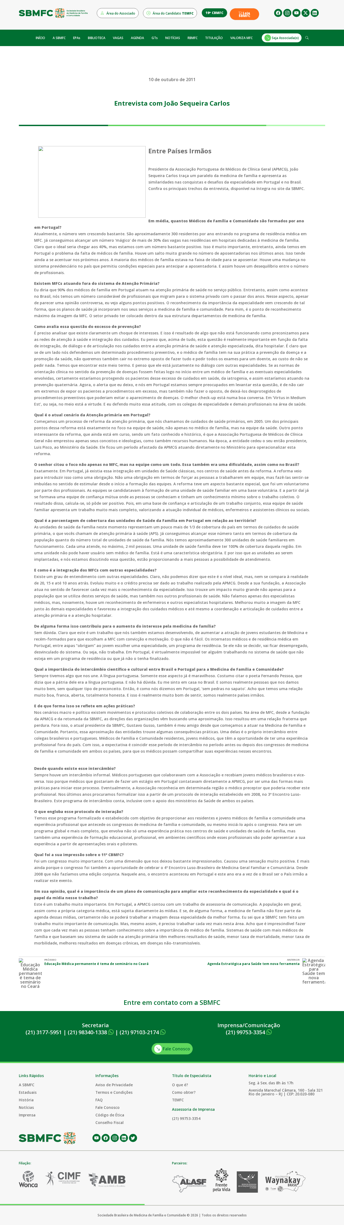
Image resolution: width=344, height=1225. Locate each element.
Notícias (26, 1107)
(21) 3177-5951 (44, 1032)
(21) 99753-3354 (246, 1032)
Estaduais (28, 1092)
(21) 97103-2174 (140, 1032)
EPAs (76, 38)
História (26, 1099)
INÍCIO (40, 38)
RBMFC (193, 38)
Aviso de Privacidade (114, 1084)
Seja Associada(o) (285, 38)
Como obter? (184, 1092)
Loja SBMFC (244, 14)
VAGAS (118, 38)
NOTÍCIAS (172, 38)
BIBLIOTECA (96, 38)
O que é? (180, 1084)
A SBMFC (59, 38)
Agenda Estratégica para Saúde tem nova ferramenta (253, 963)
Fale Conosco (176, 1049)
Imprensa (27, 1114)
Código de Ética (109, 1114)
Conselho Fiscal (109, 1122)
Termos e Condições (113, 1092)
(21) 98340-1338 (88, 1032)
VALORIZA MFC (241, 38)
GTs (155, 38)
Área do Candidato (173, 13)
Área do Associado (120, 13)
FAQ (99, 1099)
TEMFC (178, 1099)
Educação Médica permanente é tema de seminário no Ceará (96, 963)
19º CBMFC (214, 13)
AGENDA (137, 38)
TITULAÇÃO (214, 38)
